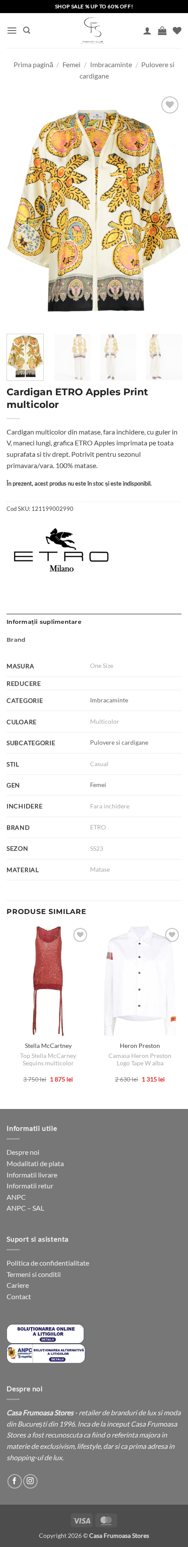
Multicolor (104, 721)
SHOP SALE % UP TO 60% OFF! (94, 6)
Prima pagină (33, 64)
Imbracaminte (111, 64)
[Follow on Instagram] (30, 1481)
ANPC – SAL (25, 1208)
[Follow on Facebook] (14, 1481)
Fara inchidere (109, 806)
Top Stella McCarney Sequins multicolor (48, 1059)
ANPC (16, 1197)
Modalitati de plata (35, 1163)
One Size (101, 665)
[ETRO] (61, 550)
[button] (12, 30)
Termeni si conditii (34, 1274)
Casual (99, 763)
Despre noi (23, 1152)
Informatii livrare (32, 1175)
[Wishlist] (177, 30)
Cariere (18, 1285)
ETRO (98, 827)
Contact (19, 1296)
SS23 (96, 848)
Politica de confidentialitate (48, 1263)
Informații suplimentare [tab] (44, 622)
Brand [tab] (16, 640)
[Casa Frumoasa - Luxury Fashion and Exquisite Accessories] (92, 30)
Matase (100, 869)
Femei (71, 64)
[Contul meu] (147, 30)
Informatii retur (30, 1185)
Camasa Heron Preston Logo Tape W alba (139, 1059)
